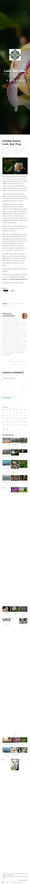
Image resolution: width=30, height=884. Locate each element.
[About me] (16, 80)
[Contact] (10, 80)
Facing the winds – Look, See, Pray (12, 362)
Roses (8, 305)
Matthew (7, 151)
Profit (4, 305)
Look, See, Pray (15, 71)
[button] (6, 442)
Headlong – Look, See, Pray (19, 364)
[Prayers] (23, 80)
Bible (5, 149)
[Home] (7, 80)
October (21, 303)
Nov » (7, 429)
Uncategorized (18, 151)
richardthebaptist (8, 147)
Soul (12, 305)
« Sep (3, 429)
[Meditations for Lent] (20, 80)
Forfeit (16, 303)
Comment (22, 389)
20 (10, 421)
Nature (12, 151)
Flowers (18, 149)
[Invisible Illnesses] (13, 80)
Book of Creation (11, 149)
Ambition (11, 303)
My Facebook (6, 398)
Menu (16, 85)
